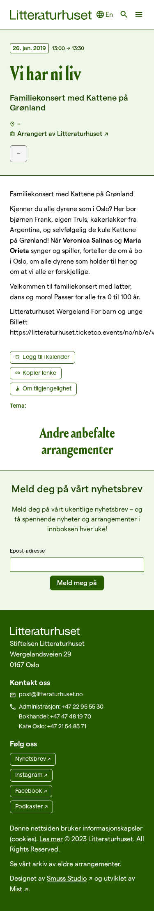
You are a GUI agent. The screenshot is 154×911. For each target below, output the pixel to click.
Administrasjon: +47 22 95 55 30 (61, 706)
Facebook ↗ (31, 790)
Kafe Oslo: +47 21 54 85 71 (52, 726)
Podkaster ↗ (31, 806)
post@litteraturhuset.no (51, 694)
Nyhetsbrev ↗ (33, 758)
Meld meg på (77, 582)
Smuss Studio (67, 878)
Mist (16, 889)
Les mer (51, 838)
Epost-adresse (27, 550)
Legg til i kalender (46, 356)
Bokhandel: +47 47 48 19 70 (55, 716)
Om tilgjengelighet (47, 388)
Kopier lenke (39, 372)
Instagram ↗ (31, 774)
